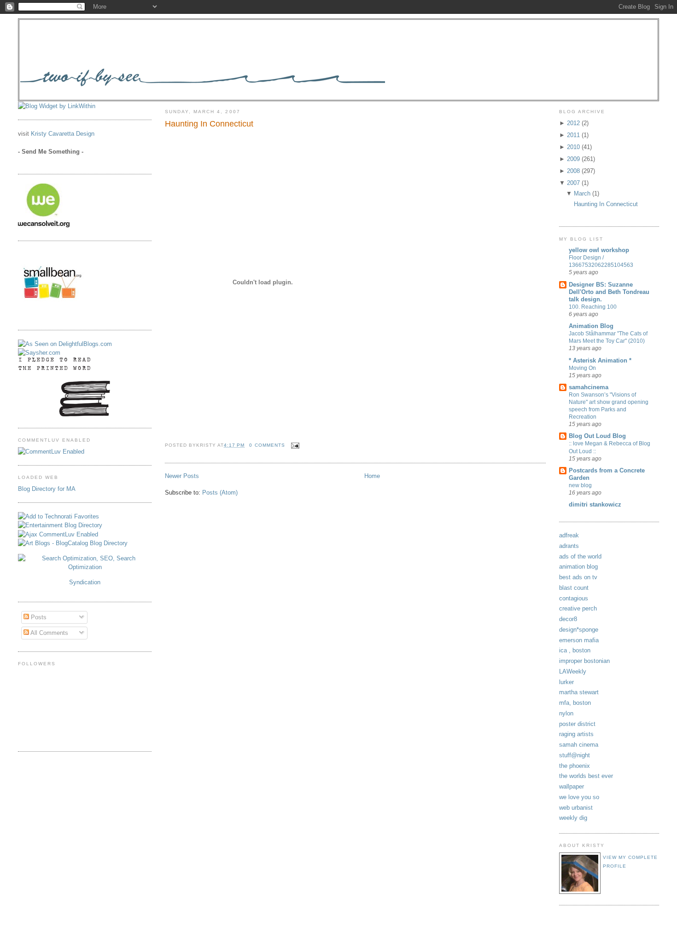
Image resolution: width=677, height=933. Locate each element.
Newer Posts (182, 475)
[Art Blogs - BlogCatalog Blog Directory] (73, 543)
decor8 (568, 619)
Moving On (582, 368)
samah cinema (578, 744)
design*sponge (578, 629)
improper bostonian (584, 660)
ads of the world (580, 556)
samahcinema (588, 387)
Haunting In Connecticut (209, 123)
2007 (574, 182)
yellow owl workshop (599, 250)
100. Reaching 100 (593, 307)
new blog (580, 485)
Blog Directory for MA (47, 488)
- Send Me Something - (50, 151)
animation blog (578, 566)
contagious (573, 598)
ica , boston (574, 650)
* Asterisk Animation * (600, 360)
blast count (574, 587)
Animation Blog (591, 326)
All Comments (48, 632)
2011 (574, 135)
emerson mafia (579, 640)
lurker (566, 682)
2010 (574, 147)
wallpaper (571, 786)
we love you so (579, 797)
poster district (577, 723)
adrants (569, 545)
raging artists (576, 734)
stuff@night (574, 755)
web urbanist (576, 807)
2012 (574, 123)
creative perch (578, 608)
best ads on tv (578, 577)
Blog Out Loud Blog (597, 435)
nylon (566, 713)
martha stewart (579, 692)
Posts (38, 617)
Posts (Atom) (220, 492)
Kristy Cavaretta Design (62, 133)
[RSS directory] (85, 567)
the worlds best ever (586, 775)
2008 (574, 170)
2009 (574, 159)
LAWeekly (572, 671)
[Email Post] (294, 445)
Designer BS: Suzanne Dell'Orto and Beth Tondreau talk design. (609, 292)
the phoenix (574, 765)
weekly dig (573, 817)
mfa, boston (575, 702)
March (583, 193)
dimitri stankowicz (595, 504)
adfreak (569, 535)
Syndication (84, 582)
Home (372, 475)
